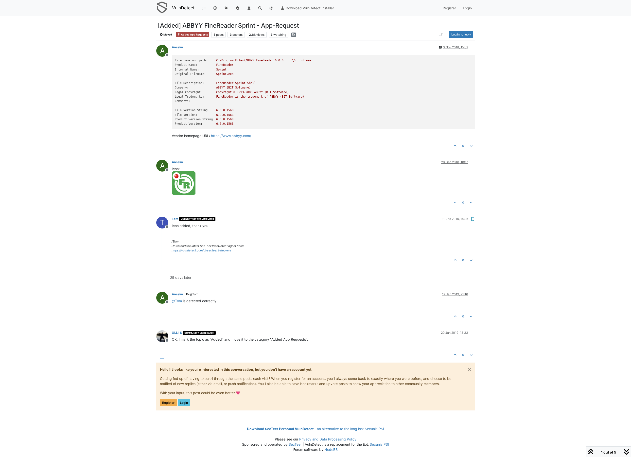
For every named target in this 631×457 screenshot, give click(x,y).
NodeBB (331, 449)
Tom (175, 219)
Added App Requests (194, 34)
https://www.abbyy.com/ (231, 136)
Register (168, 402)
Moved (167, 34)
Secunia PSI (379, 444)
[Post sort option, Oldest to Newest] (441, 34)
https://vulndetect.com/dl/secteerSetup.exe (201, 250)
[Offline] (164, 336)
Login (184, 402)
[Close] (469, 369)
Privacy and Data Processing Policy (327, 439)
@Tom (193, 294)
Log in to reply (461, 34)
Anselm (177, 47)
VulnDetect (183, 7)
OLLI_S (177, 332)
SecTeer (295, 444)
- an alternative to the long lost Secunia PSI (315, 429)
